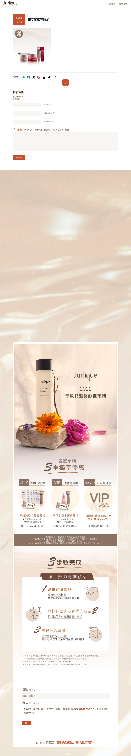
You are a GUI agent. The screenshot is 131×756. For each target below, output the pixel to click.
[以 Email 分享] (54, 77)
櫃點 (28, 689)
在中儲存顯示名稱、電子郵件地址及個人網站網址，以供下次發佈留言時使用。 (43, 130)
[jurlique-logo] (10, 4)
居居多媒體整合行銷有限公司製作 (76, 742)
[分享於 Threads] (44, 77)
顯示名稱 (47, 105)
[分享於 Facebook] (28, 77)
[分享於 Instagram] (38, 77)
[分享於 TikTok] (49, 77)
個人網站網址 (48, 121)
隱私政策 (83, 708)
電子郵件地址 (49, 113)
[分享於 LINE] (23, 77)
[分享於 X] (33, 77)
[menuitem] (112, 4)
